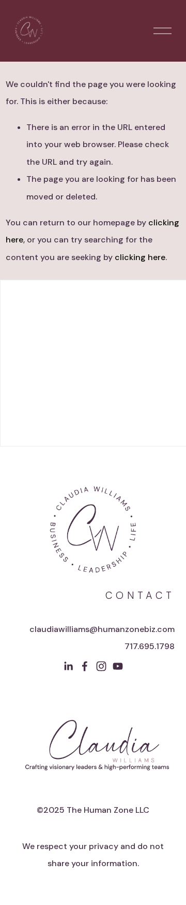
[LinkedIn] (68, 666)
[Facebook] (85, 666)
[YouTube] (118, 666)
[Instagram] (101, 666)
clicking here (140, 257)
